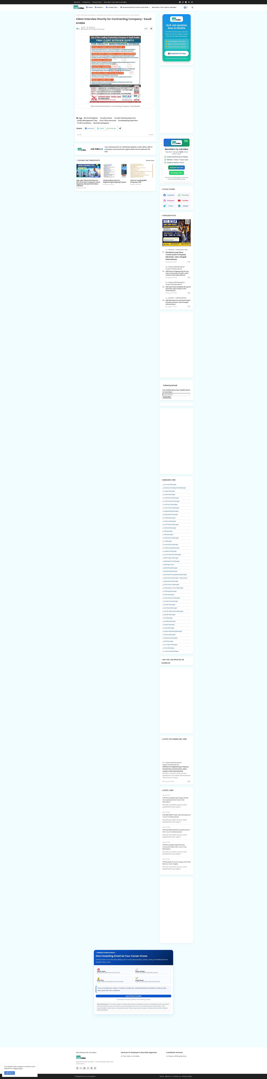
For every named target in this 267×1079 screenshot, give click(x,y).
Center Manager (169, 494)
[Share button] (120, 128)
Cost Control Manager (171, 508)
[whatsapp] (183, 2)
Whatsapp (112, 128)
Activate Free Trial (176, 167)
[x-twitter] (189, 2)
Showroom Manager (171, 638)
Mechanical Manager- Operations (175, 578)
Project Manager (169, 604)
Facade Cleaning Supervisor (125, 118)
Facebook (90, 128)
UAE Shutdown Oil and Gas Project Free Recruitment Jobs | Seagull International (178, 302)
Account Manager (170, 484)
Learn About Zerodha (133, 996)
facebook (170, 195)
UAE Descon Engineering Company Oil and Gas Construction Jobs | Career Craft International (175, 769)
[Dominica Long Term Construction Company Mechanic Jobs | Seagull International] (176, 232)
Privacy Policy (97, 2)
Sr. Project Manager (170, 645)
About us (168, 1076)
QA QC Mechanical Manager (173, 611)
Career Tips (112, 7)
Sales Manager (169, 628)
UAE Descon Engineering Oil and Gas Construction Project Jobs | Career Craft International (177, 273)
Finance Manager (170, 521)
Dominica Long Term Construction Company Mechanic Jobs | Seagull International (176, 256)
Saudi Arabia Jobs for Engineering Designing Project (114, 181)
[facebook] (180, 2)
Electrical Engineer (91, 118)
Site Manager (168, 641)
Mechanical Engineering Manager (175, 574)
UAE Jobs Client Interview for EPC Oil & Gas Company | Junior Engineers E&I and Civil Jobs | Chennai (88, 183)
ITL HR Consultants (84, 123)
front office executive (107, 121)
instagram (170, 200)
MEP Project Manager (171, 558)
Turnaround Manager (171, 651)
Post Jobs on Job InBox (131, 1056)
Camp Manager (169, 491)
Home (90, 7)
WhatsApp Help (176, 173)
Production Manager (171, 601)
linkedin (185, 206)
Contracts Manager (171, 504)
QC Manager (168, 618)
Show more (150, 160)
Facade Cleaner (106, 118)
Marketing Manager (171, 568)
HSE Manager (168, 534)
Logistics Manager (170, 551)
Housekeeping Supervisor (128, 121)
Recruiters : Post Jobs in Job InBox (115, 2)
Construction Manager (171, 501)
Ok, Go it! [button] (9, 1073)
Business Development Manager (175, 488)
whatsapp (185, 195)
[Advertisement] (115, 210)
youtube (185, 200)
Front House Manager (171, 524)
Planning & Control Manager (173, 588)
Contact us (86, 2)
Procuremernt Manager (172, 598)
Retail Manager (169, 625)
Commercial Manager (171, 498)
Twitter (101, 128)
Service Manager (170, 635)
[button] (192, 7)
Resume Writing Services (177, 1056)
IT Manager (168, 541)
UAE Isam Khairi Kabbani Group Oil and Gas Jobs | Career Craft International (178, 289)
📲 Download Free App (177, 53)
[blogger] (95, 1068)
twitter (170, 206)
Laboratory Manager (171, 544)
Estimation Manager (171, 514)
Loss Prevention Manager (172, 554)
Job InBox (95, 149)
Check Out (17, 1068)
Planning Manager (170, 591)
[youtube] (84, 1068)
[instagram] (192, 2)
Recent (99, 7)
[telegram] (186, 2)
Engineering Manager (171, 511)
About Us (77, 2)
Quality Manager (170, 621)
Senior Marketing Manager (173, 631)
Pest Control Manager (171, 584)
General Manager (170, 528)
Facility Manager (170, 518)
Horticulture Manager (171, 538)
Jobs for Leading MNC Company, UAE (138, 181)
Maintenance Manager (172, 561)
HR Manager (168, 531)
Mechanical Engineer (88, 15)
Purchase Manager (170, 608)
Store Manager (169, 648)
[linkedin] (91, 1068)
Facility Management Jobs (87, 121)
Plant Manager (169, 594)
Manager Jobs (169, 564)
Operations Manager (171, 581)
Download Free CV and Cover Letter (136, 7)
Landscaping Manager (171, 548)
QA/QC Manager (169, 614)
